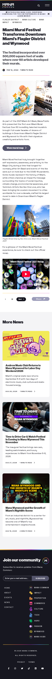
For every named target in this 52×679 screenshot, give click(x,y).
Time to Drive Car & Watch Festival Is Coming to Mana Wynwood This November (25, 439)
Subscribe (40, 578)
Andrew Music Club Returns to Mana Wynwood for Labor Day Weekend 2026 (23, 368)
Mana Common (29, 651)
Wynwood (17, 22)
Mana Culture (29, 20)
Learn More (23, 16)
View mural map (15, 148)
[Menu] (47, 5)
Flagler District (11, 20)
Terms (31, 662)
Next (20, 299)
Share (39, 299)
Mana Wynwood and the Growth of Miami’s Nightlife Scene (25, 509)
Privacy (21, 662)
